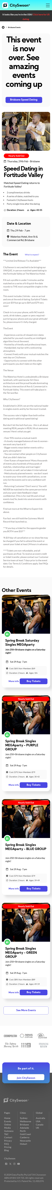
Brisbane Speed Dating (23, 100)
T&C (6, 1134)
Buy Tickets (33, 681)
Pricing (7, 1147)
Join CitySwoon (26, 1078)
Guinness (9, 1131)
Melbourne (25, 1121)
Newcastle (25, 1140)
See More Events (26, 1010)
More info (14, 681)
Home (7, 1118)
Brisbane (24, 1124)
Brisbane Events (14, 27)
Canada (39, 1124)
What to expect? (32, 254)
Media (7, 1127)
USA (38, 1121)
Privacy (8, 1140)
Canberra (24, 1137)
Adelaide (24, 1127)
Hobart (23, 1143)
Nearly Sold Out (16, 155)
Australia (40, 1118)
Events (7, 1121)
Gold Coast (25, 1134)
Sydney (24, 1118)
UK (37, 1127)
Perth (23, 1131)
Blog (6, 1150)
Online (7, 1124)
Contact (8, 1137)
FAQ (6, 1143)
